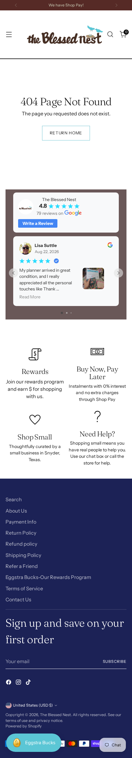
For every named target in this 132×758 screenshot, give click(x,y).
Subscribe (115, 661)
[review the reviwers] (110, 246)
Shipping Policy (23, 555)
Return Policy (21, 533)
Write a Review (37, 223)
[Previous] (16, 5)
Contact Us (18, 599)
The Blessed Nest (55, 714)
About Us (16, 511)
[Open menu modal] (8, 34)
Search (14, 499)
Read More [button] (30, 297)
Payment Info (21, 522)
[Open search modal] (110, 34)
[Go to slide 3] (71, 312)
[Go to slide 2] (67, 313)
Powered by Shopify (24, 726)
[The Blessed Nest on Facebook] (9, 683)
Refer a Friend (22, 566)
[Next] (116, 5)
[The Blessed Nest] (65, 34)
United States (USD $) (33, 705)
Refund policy (21, 544)
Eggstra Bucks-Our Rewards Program (48, 577)
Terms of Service (24, 588)
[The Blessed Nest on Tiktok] (29, 683)
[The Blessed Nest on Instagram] (19, 683)
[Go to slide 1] (62, 313)
